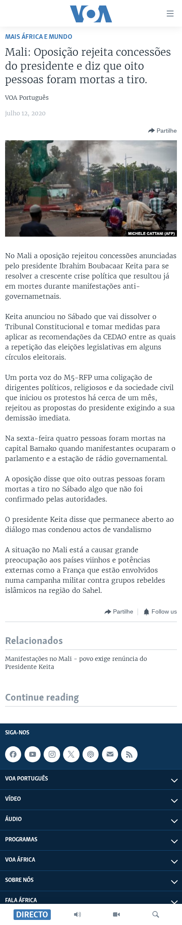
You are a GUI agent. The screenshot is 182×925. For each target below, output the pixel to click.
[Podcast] (91, 754)
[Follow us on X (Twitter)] (71, 754)
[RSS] (129, 754)
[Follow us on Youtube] (33, 754)
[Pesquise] (155, 914)
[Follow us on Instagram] (52, 754)
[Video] (116, 914)
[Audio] (77, 914)
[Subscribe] (110, 754)
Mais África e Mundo (38, 37)
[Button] (162, 131)
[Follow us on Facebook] (13, 754)
